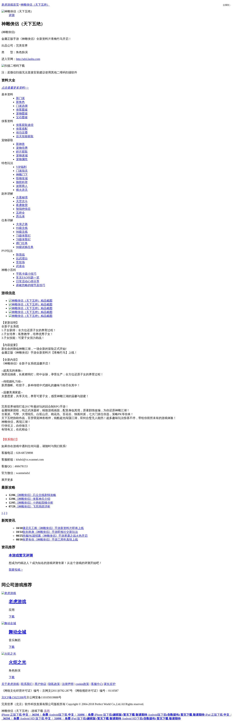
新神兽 (20, 144)
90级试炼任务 (24, 247)
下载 (12, 616)
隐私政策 (54, 683)
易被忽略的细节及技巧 (30, 285)
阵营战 (20, 254)
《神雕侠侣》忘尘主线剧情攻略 (35, 495)
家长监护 (110, 683)
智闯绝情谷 (23, 208)
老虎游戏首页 (10, 4)
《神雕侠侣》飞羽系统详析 (32, 506)
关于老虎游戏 (10, 683)
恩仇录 (20, 216)
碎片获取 (22, 151)
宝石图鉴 (22, 117)
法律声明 (68, 683)
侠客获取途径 (24, 124)
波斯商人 (22, 185)
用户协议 (40, 683)
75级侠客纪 (23, 235)
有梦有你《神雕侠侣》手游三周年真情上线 (50, 539)
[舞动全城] (8, 623)
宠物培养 (22, 147)
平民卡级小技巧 (26, 273)
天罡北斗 (22, 201)
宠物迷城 (22, 155)
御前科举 (22, 182)
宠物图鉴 (22, 113)
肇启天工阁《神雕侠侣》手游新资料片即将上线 (53, 528)
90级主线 (22, 231)
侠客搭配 (22, 128)
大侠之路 (22, 224)
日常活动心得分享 (27, 281)
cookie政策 (82, 683)
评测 (12, 15)
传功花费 (22, 132)
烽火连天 (22, 189)
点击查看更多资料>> (15, 87)
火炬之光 (17, 662)
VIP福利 (21, 166)
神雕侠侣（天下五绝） (35, 4)
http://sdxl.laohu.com (28, 58)
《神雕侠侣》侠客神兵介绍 (32, 498)
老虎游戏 (17, 601)
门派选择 (22, 105)
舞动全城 (17, 632)
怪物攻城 (22, 178)
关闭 (47, 710)
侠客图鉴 (22, 109)
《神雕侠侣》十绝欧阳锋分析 (34, 502)
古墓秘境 (22, 197)
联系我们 (27, 683)
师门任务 (22, 243)
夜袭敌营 (22, 205)
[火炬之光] (8, 653)
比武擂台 (22, 258)
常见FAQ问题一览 (27, 277)
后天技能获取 (24, 136)
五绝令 (20, 212)
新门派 (20, 98)
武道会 (20, 266)
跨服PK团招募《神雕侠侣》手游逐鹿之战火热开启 (55, 535)
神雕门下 (22, 174)
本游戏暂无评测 (21, 555)
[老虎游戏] (8, 593)
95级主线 (22, 227)
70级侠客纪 (23, 239)
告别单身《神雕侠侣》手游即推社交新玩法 (50, 531)
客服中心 (97, 683)
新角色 (20, 102)
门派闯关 (22, 170)
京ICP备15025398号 (13, 697)
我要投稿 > (16, 569)
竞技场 (20, 262)
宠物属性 (22, 159)
